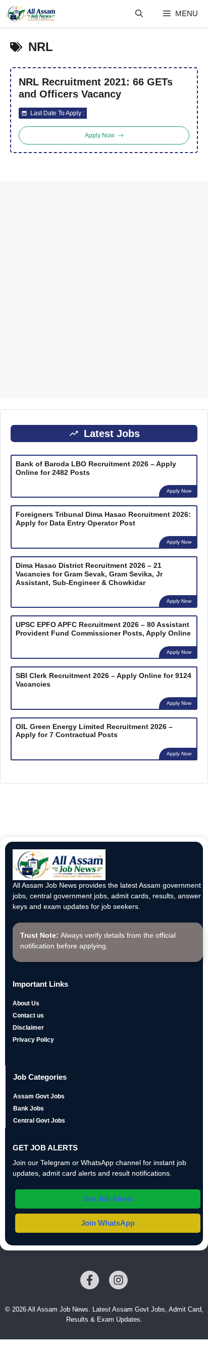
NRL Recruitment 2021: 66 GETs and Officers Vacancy (96, 88)
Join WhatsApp (108, 1223)
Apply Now (179, 491)
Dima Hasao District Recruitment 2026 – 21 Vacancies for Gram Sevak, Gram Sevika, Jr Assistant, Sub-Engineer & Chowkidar (89, 574)
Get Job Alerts (108, 1198)
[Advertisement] (104, 290)
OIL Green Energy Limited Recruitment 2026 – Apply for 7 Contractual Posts (94, 730)
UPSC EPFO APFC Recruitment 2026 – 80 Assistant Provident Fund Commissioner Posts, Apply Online (103, 628)
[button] (139, 13)
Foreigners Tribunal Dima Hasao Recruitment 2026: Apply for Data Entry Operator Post (103, 518)
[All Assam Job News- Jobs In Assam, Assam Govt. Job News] (31, 13)
